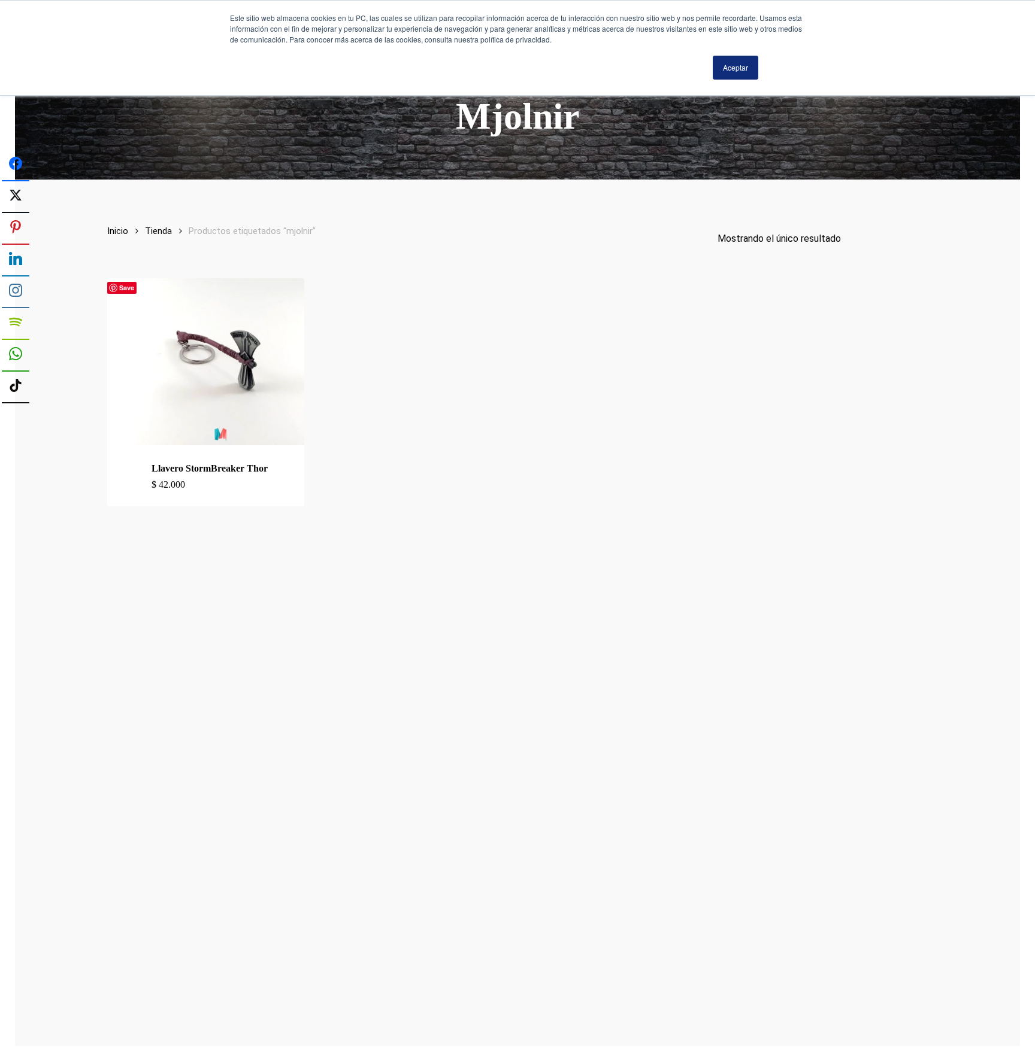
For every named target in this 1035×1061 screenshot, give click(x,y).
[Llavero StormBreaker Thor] (220, 362)
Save (126, 287)
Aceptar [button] (735, 67)
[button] (220, 484)
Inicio (117, 231)
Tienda (158, 231)
